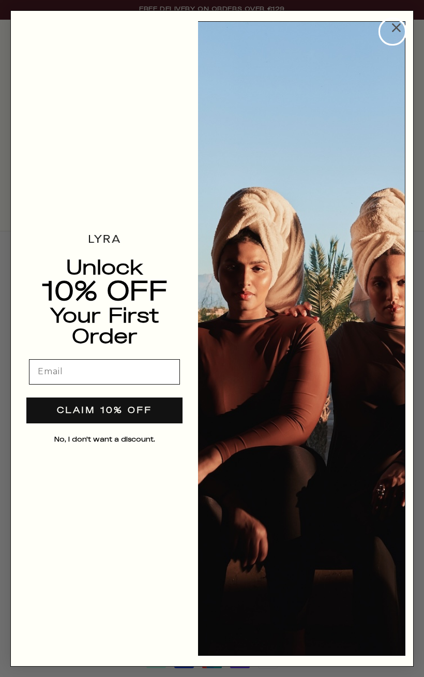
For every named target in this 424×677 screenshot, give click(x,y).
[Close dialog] (392, 32)
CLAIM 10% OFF (104, 410)
